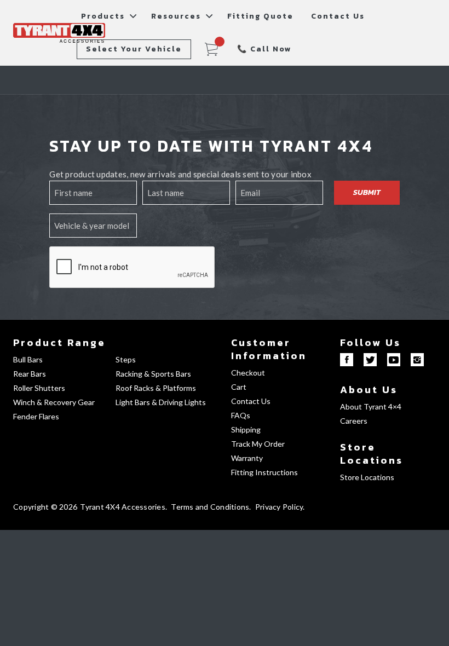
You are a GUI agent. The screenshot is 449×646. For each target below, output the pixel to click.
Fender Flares (36, 416)
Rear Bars (29, 373)
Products (103, 16)
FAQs (240, 415)
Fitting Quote (260, 16)
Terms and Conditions (210, 506)
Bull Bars (28, 359)
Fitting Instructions (264, 472)
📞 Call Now (264, 49)
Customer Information (269, 349)
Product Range (59, 342)
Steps (126, 359)
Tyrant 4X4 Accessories (122, 506)
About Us (369, 389)
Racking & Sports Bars (153, 373)
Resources (176, 16)
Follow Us (370, 342)
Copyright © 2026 (45, 506)
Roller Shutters (39, 388)
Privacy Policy (279, 506)
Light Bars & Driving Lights (161, 402)
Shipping (246, 429)
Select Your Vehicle (134, 49)
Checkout (248, 372)
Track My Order (258, 443)
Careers (353, 420)
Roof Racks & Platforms (156, 388)
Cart (238, 386)
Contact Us (338, 16)
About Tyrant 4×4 (370, 406)
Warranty (247, 458)
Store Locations (371, 454)
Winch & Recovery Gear (54, 402)
